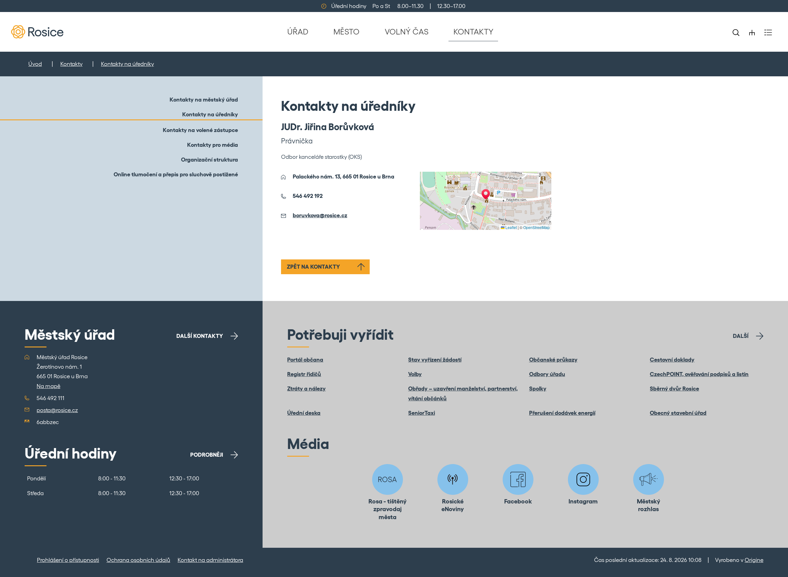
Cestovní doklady (672, 359)
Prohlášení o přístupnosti (68, 560)
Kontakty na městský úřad (204, 99)
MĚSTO (346, 31)
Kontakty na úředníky (127, 64)
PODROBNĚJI (206, 454)
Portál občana (305, 359)
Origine (754, 560)
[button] (485, 194)
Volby (415, 374)
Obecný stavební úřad (678, 413)
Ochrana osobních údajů (138, 560)
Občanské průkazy (553, 359)
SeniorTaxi (421, 413)
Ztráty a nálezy (306, 388)
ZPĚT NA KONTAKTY (313, 266)
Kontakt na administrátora (210, 560)
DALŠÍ (741, 336)
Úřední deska (303, 413)
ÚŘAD (297, 31)
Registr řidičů (304, 374)
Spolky (537, 388)
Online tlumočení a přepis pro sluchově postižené (176, 174)
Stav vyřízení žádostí (434, 359)
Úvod (35, 64)
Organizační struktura (209, 159)
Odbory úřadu (547, 374)
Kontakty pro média (212, 145)
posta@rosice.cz (57, 410)
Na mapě (48, 386)
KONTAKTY (473, 31)
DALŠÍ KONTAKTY (199, 336)
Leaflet (511, 227)
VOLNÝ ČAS (406, 31)
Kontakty (71, 64)
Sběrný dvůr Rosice (674, 388)
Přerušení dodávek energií (562, 413)
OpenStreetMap (536, 227)
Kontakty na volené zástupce (200, 130)
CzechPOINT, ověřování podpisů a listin (699, 374)
